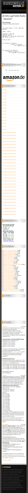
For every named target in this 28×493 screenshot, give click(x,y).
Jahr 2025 (4, 93)
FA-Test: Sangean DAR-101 (10, 284)
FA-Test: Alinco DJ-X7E (9, 258)
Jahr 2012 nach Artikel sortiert (9, 132)
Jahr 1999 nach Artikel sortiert (9, 214)
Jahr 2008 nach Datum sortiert (9, 159)
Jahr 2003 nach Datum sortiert (9, 187)
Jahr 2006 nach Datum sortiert (9, 172)
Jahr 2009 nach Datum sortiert (9, 150)
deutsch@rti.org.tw (15, 351)
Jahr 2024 (4, 96)
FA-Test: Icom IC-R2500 (9, 261)
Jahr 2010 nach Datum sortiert (9, 144)
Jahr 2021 (4, 105)
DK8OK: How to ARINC (9, 270)
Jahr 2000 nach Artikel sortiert (9, 208)
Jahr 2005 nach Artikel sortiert (9, 175)
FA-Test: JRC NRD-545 (9, 286)
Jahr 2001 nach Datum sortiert (9, 199)
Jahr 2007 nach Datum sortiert (9, 165)
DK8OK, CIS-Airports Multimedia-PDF (12, 264)
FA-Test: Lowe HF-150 (9, 268)
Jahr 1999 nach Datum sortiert (9, 211)
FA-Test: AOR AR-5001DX (9, 272)
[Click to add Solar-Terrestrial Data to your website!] (8, 241)
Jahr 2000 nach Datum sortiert (9, 205)
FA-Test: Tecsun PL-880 (9, 288)
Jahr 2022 (4, 102)
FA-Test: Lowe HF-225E (9, 267)
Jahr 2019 (4, 111)
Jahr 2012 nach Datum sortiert (9, 135)
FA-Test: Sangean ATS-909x (10, 281)
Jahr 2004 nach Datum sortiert (9, 181)
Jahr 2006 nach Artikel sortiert (9, 168)
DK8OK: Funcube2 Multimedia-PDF (12, 291)
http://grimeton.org (6, 435)
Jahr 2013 (4, 129)
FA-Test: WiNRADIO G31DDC (10, 251)
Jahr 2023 (4, 99)
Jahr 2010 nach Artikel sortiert (9, 147)
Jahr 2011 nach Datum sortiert (9, 141)
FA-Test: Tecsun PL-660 (9, 274)
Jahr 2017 (4, 117)
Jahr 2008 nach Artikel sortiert (9, 156)
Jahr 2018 (4, 114)
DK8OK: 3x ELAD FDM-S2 (9, 254)
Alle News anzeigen (6, 460)
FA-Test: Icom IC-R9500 (9, 285)
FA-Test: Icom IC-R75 (8, 263)
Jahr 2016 (4, 120)
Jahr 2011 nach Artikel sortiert (9, 138)
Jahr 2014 (4, 126)
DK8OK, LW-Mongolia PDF (10, 260)
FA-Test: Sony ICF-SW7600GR (10, 282)
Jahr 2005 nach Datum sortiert (9, 178)
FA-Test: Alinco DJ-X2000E (9, 271)
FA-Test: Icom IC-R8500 (9, 279)
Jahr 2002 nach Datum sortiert (9, 193)
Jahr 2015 (4, 123)
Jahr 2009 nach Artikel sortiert (9, 153)
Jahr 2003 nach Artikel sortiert (9, 190)
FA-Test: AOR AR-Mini (9, 277)
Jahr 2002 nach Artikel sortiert (9, 196)
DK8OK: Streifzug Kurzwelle (10, 256)
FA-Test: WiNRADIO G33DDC (10, 253)
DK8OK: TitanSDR (8, 265)
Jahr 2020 (4, 108)
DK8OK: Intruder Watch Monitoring (12, 289)
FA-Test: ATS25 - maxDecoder (10, 250)
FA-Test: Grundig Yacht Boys (10, 275)
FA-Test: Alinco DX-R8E (9, 257)
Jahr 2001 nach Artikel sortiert (9, 202)
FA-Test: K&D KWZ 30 (8, 278)
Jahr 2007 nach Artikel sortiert (9, 162)
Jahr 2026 (4, 90)
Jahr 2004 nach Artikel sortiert (9, 184)
